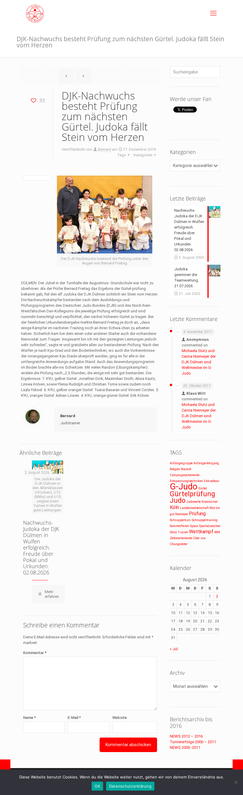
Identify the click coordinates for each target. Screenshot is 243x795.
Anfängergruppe (181, 463)
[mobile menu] (213, 13)
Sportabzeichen (209, 526)
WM (217, 532)
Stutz (173, 532)
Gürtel (202, 488)
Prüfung (197, 513)
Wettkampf (201, 531)
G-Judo (183, 486)
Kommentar (35, 653)
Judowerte (193, 502)
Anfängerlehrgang (206, 463)
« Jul (174, 649)
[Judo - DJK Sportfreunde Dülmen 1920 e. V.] (35, 13)
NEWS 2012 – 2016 (186, 736)
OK (97, 786)
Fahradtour (211, 481)
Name (29, 717)
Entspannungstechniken (186, 481)
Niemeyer (181, 514)
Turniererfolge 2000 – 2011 (193, 742)
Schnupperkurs (180, 520)
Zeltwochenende (181, 538)
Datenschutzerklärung (130, 786)
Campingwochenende (184, 475)
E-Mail (74, 717)
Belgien (175, 469)
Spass (194, 526)
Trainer (183, 532)
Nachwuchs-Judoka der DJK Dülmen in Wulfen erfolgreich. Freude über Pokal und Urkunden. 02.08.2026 (41, 547)
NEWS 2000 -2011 (185, 747)
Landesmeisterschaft (194, 508)
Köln (174, 507)
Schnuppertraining (205, 520)
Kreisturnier (210, 502)
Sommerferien (179, 526)
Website (119, 717)
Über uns (199, 538)
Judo (178, 501)
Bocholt (186, 469)
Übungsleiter (179, 544)
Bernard (104, 149)
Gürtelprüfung (192, 494)
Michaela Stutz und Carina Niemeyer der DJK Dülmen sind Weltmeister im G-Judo (199, 361)
